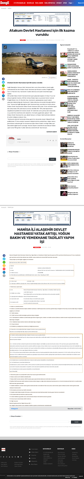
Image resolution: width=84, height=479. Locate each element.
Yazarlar (33, 455)
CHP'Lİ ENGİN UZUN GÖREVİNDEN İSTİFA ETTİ (73, 165)
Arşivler (33, 458)
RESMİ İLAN (30, 3)
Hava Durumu (61, 452)
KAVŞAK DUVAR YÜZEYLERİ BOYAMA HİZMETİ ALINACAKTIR (73, 66)
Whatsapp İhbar (18, 464)
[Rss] (16, 457)
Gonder (52, 159)
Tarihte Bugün (61, 458)
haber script (3, 477)
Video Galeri (34, 452)
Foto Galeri (34, 449)
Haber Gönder (17, 466)
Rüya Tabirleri (75, 458)
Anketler (74, 454)
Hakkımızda (4, 462)
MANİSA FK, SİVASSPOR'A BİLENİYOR (71, 144)
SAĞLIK (9, 8)
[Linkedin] (13, 457)
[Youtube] (10, 457)
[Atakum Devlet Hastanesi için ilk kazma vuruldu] (29, 59)
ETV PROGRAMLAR (19, 3)
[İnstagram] (7, 457)
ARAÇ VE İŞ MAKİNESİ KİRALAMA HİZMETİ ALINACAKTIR (73, 91)
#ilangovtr (14, 408)
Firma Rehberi (61, 464)
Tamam (75, 477)
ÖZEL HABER (39, 3)
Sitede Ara (75, 452)
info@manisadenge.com (23, 142)
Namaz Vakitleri (62, 456)
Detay (68, 477)
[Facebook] (2, 457)
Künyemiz (34, 461)
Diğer (71, 3)
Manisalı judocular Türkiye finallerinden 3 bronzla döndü (73, 158)
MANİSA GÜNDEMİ (47, 464)
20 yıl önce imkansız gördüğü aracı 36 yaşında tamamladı (73, 171)
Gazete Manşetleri (62, 465)
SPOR (65, 3)
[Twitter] (4, 457)
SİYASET (59, 3)
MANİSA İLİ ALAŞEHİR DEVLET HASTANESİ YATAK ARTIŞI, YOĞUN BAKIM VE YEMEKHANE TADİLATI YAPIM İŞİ (73, 119)
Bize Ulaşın (34, 464)
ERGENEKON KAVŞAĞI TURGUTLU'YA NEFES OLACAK (73, 151)
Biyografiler (75, 456)
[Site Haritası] (19, 457)
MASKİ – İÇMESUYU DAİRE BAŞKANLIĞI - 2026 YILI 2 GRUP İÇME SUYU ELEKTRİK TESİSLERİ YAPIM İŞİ (73, 83)
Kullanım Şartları (18, 462)
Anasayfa (3, 8)
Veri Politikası (4, 466)
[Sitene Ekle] (22, 457)
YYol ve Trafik (61, 454)
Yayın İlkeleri (4, 464)
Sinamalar (60, 460)
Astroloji (74, 460)
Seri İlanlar (60, 462)
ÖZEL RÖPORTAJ (49, 3)
